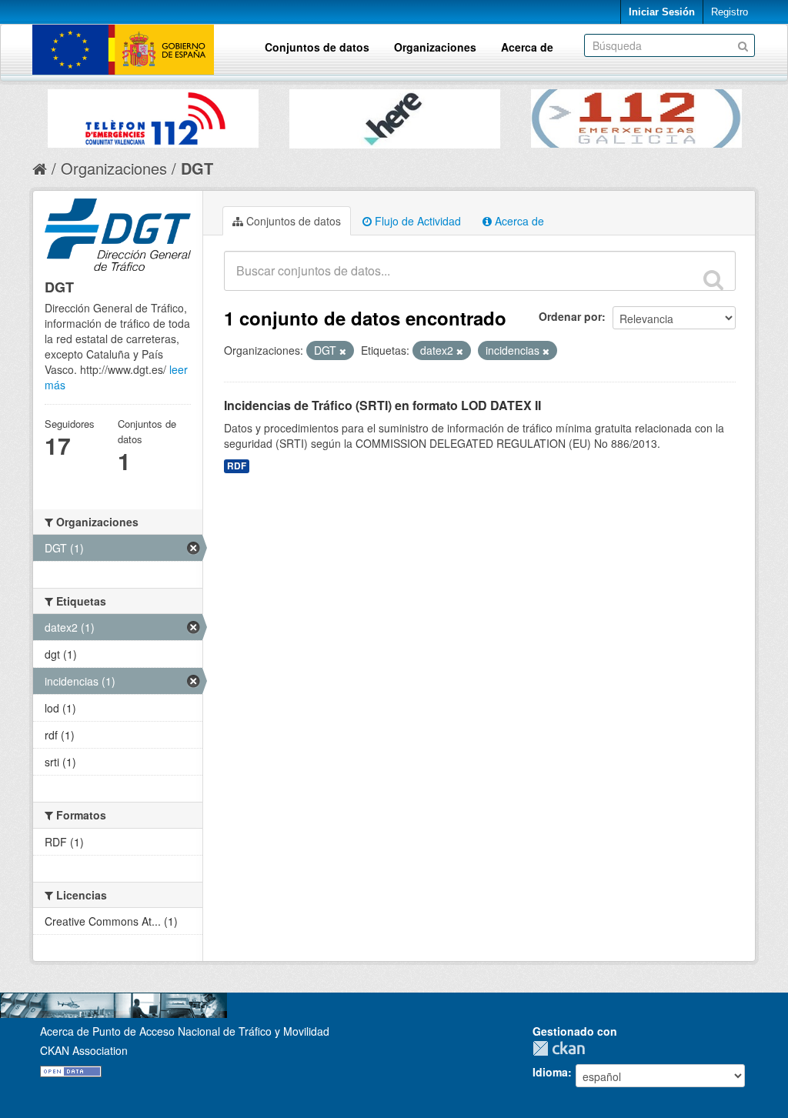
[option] (153, 115)
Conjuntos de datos (317, 47)
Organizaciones (435, 47)
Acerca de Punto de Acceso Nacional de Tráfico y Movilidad (184, 1031)
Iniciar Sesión (662, 12)
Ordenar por (570, 316)
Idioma (550, 1072)
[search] (713, 279)
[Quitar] (342, 351)
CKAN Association (84, 1050)
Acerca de (527, 47)
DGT (197, 168)
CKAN (563, 1048)
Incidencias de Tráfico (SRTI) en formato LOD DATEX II (382, 405)
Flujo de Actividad (416, 221)
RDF (236, 465)
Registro (729, 12)
